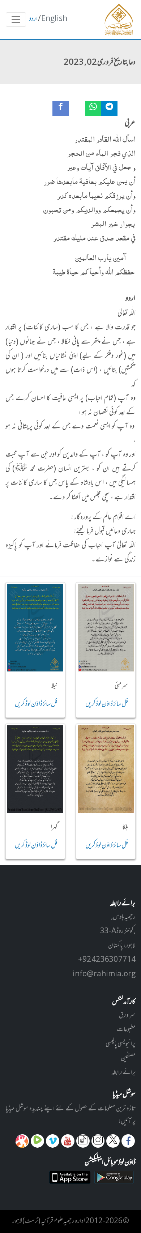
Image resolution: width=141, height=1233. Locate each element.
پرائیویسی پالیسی (121, 1044)
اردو (33, 19)
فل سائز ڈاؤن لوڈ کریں (106, 704)
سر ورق (127, 1015)
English (54, 19)
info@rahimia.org (104, 974)
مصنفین (128, 1058)
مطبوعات (126, 1029)
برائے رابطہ (123, 1072)
